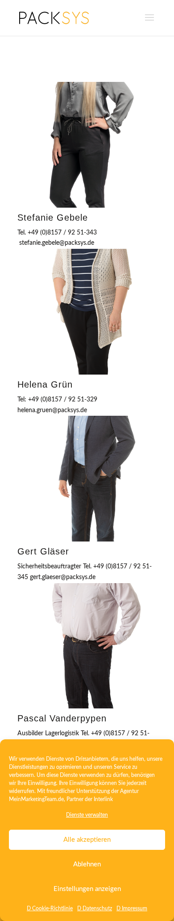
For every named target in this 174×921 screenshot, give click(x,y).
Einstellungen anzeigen (87, 889)
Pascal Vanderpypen (62, 718)
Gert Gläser (43, 551)
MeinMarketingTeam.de (36, 799)
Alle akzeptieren (87, 839)
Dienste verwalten (87, 815)
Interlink (103, 799)
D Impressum (131, 908)
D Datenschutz (94, 908)
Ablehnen (87, 864)
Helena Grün (45, 384)
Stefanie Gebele (52, 217)
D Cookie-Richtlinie (50, 908)
